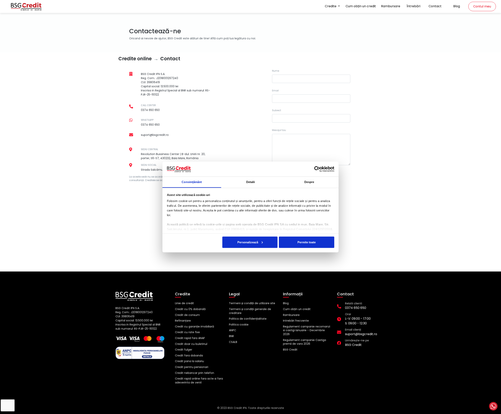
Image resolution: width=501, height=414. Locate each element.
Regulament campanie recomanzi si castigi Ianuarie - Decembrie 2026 (306, 330)
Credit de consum (187, 315)
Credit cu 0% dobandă (190, 309)
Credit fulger (183, 350)
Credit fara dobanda (189, 355)
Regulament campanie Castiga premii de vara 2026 (304, 342)
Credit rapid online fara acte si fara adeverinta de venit (199, 380)
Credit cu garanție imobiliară (194, 326)
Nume (275, 70)
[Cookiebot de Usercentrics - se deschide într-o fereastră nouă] (317, 169)
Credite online (135, 58)
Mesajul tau (279, 130)
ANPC (232, 330)
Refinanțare (183, 321)
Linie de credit (184, 303)
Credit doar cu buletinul (191, 344)
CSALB (233, 342)
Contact (435, 6)
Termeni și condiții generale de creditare (250, 311)
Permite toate (306, 242)
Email (275, 90)
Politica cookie (239, 325)
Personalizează (247, 242)
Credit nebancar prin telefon (194, 373)
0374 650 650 (150, 110)
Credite (331, 6)
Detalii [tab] (250, 182)
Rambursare (390, 6)
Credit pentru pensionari (191, 367)
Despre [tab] (309, 182)
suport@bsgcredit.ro (155, 135)
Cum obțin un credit (361, 6)
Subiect (276, 110)
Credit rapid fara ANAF (190, 338)
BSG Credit (290, 350)
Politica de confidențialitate (248, 319)
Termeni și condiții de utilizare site (252, 303)
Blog (456, 6)
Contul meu (482, 6)
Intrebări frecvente (296, 321)
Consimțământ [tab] (192, 182)
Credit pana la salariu (189, 361)
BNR (231, 336)
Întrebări (413, 6)
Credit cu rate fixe (187, 332)
